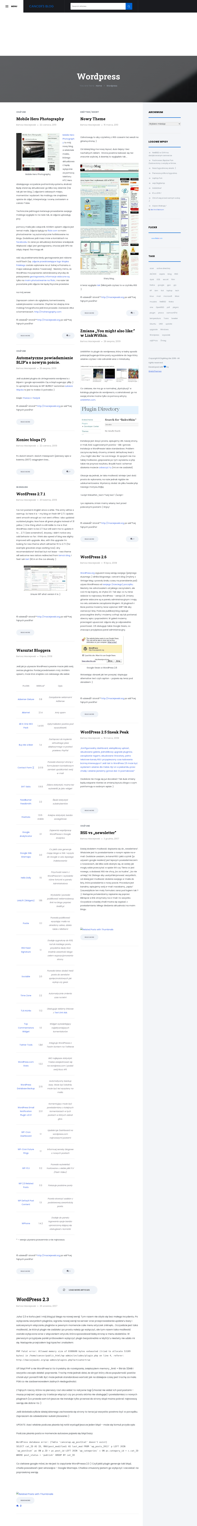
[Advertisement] (98, 34)
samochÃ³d (172, 313)
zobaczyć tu (105, 467)
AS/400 (153, 274)
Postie (26, 923)
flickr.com (53, 230)
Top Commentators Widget (26, 1027)
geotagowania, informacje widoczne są (50, 276)
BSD (176, 274)
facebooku (21, 242)
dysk (152, 279)
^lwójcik (36, 398)
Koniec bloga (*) (31, 439)
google (161, 285)
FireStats (26, 817)
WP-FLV (26, 1168)
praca (161, 313)
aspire (162, 274)
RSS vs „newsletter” (98, 832)
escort (165, 279)
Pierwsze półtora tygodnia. (164, 173)
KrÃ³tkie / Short (89, 112)
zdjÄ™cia (154, 340)
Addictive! (157, 188)
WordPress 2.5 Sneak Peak (104, 732)
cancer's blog (41, 6)
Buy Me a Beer (26, 744)
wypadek (166, 335)
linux (152, 296)
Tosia (166, 318)
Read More (25, 335)
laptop (169, 290)
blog (170, 274)
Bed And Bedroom (157, 210)
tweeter (174, 318)
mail (159, 296)
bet (27, 559)
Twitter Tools (25, 1044)
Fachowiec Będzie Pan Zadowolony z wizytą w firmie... (163, 162)
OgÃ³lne (21, 112)
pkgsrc (176, 307)
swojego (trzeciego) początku (118, 584)
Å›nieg (163, 340)
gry (174, 285)
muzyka (153, 301)
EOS (158, 279)
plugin (152, 313)
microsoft (168, 296)
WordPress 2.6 (93, 556)
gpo (169, 285)
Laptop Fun (157, 178)
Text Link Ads (60, 1012)
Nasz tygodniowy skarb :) (164, 168)
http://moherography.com (47, 311)
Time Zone (25, 995)
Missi (177, 296)
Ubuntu (153, 324)
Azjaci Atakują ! (159, 205)
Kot (162, 290)
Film (173, 279)
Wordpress (154, 335)
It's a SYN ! (156, 193)
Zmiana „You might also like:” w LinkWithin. (107, 333)
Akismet (26, 712)
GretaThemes (155, 371)
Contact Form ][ (26, 767)
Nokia (171, 301)
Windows (164, 329)
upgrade (153, 329)
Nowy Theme (92, 118)
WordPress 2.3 (32, 1299)
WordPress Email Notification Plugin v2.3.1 (26, 1111)
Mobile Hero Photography (40, 118)
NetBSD (163, 301)
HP (151, 290)
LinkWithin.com (87, 399)
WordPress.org (87, 573)
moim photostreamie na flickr (40, 280)
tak (98, 285)
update (169, 324)
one (151, 307)
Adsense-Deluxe (26, 699)
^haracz (26, 398)
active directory (163, 268)
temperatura (155, 318)
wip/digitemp (158, 183)
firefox (152, 285)
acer (152, 268)
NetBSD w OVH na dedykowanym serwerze (160, 154)
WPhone (26, 1223)
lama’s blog (64, 555)
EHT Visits (26, 786)
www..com (156, 238)
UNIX (161, 324)
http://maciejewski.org (48, 319)
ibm (156, 290)
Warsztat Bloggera (33, 650)
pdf (168, 307)
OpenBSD (160, 307)
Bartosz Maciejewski (26, 124)
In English (22, 487)
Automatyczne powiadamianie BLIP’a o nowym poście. (44, 360)
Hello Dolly (26, 877)
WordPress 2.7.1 (30, 493)
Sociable (26, 976)
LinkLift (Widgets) (26, 900)
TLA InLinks (26, 1010)
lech (177, 290)
